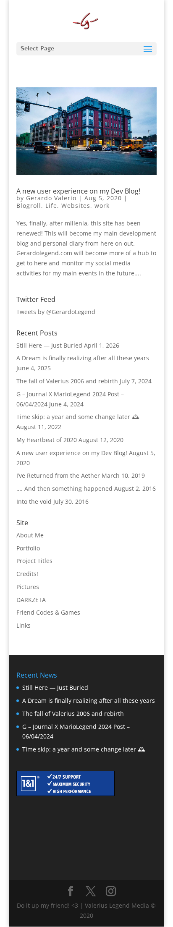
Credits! (27, 574)
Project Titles (34, 561)
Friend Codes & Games (48, 612)
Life (51, 205)
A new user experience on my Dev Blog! (78, 191)
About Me (30, 535)
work (102, 205)
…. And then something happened (64, 488)
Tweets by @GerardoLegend (55, 312)
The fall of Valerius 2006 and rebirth (67, 381)
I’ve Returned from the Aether (58, 475)
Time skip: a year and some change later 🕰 (77, 417)
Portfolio (28, 548)
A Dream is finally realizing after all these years (82, 358)
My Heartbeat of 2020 (46, 440)
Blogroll (28, 205)
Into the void (34, 501)
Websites (75, 205)
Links (23, 625)
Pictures (27, 587)
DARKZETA (31, 600)
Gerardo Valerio (51, 198)
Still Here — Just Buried (49, 345)
